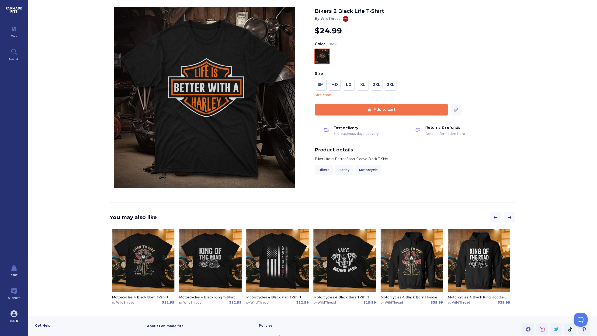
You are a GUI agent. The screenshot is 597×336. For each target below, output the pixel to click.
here (461, 134)
